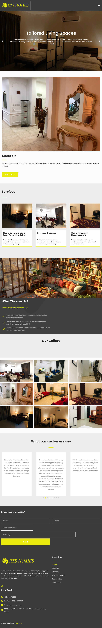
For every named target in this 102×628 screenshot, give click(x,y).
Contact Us (56, 582)
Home (54, 564)
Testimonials (57, 579)
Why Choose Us (58, 575)
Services (55, 572)
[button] (99, 5)
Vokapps (18, 623)
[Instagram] (2, 586)
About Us (55, 568)
